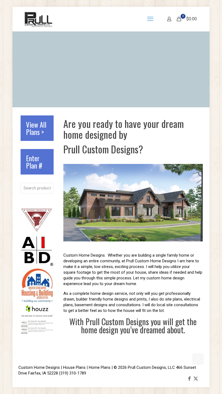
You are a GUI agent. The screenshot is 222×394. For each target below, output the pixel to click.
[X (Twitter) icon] (195, 378)
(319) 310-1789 (72, 373)
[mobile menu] (150, 19)
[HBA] (37, 301)
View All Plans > (36, 128)
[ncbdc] (37, 232)
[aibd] (37, 265)
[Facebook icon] (189, 378)
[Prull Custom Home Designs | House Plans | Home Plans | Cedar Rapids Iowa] (38, 19)
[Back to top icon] (198, 359)
